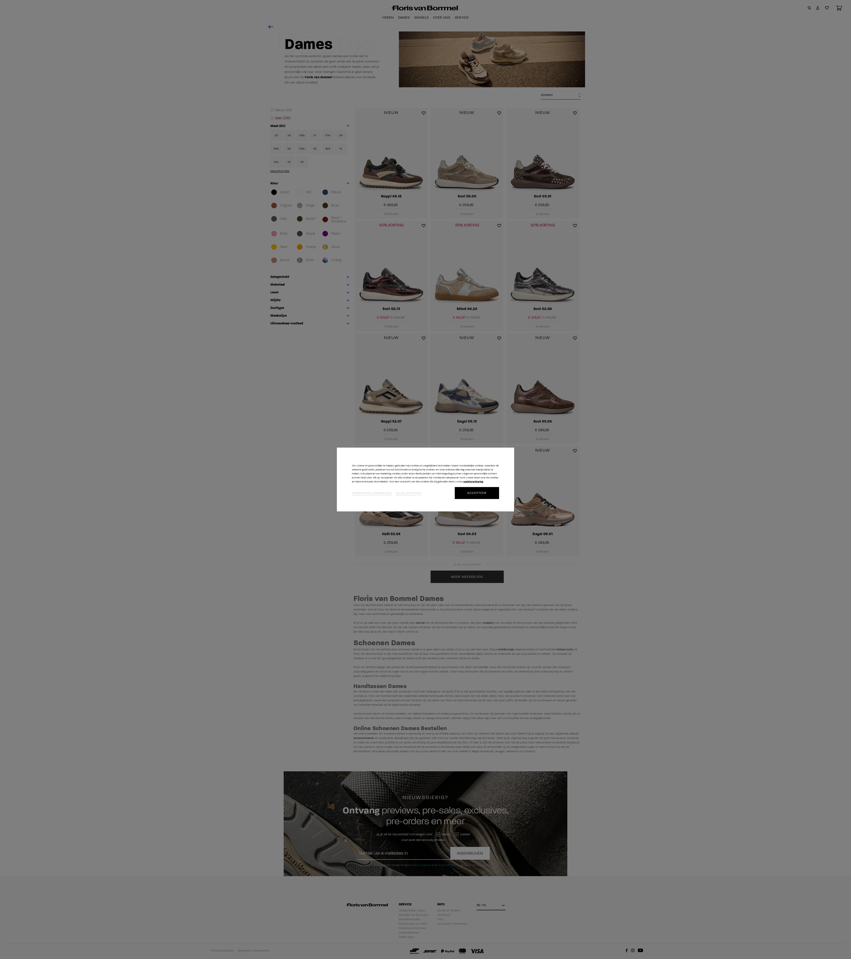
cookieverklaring (473, 481)
